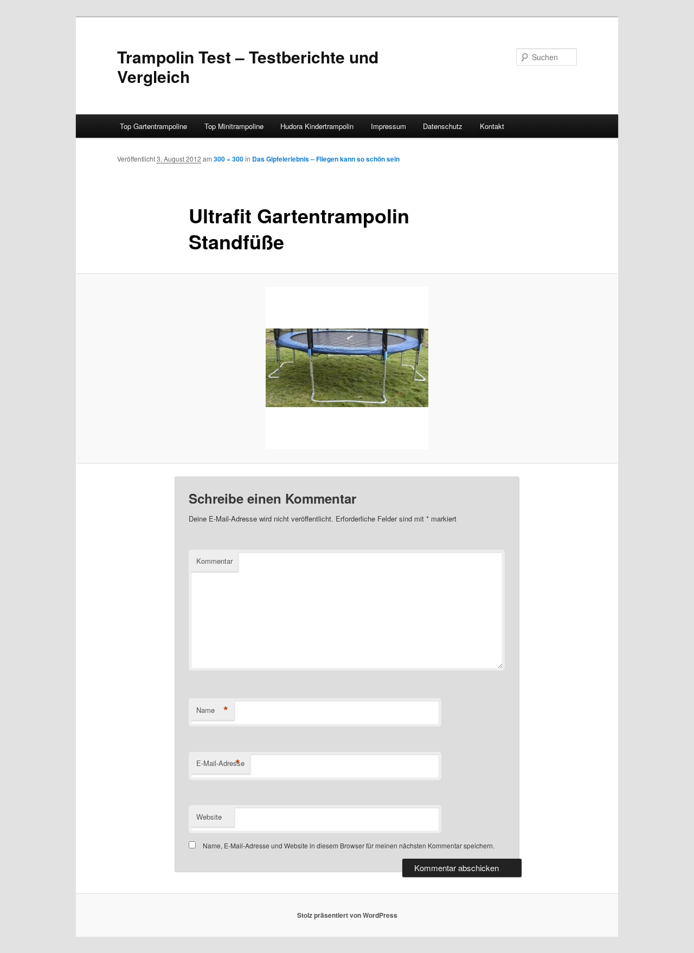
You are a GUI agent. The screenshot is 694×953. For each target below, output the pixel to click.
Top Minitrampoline (234, 126)
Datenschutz (442, 126)
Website (209, 817)
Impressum (388, 126)
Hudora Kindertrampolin (317, 126)
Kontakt (492, 126)
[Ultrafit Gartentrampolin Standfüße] (347, 368)
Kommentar (214, 561)
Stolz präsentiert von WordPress (347, 915)
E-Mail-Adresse (220, 763)
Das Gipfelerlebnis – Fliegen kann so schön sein (326, 159)
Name (212, 710)
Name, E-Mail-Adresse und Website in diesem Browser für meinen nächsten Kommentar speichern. (348, 845)
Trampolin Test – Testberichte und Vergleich (247, 66)
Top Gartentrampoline (153, 126)
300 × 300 (228, 159)
